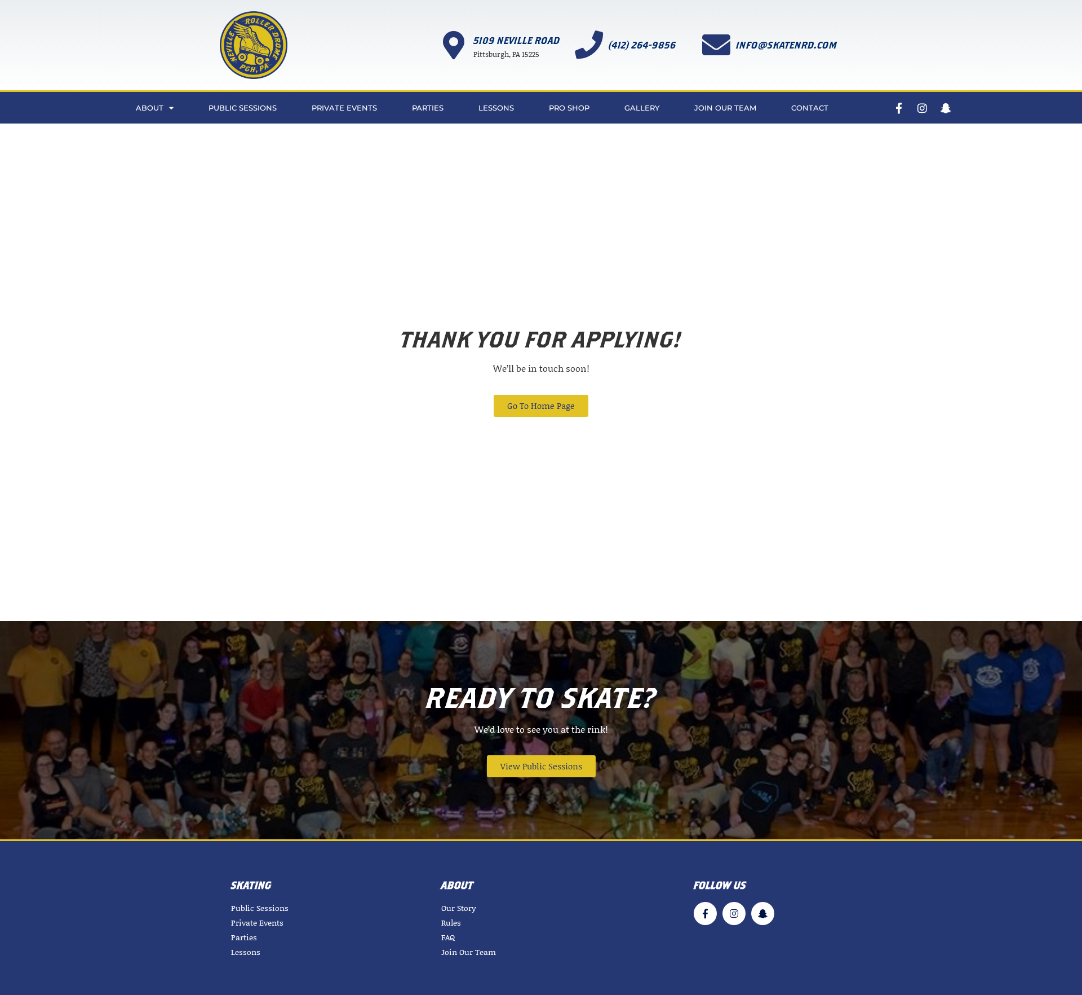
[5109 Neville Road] (454, 45)
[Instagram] (922, 108)
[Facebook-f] (898, 108)
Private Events (344, 107)
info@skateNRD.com (786, 44)
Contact (809, 107)
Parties (428, 107)
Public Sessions (243, 107)
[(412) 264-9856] (589, 44)
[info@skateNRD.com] (716, 44)
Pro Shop (569, 107)
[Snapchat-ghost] (946, 108)
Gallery (641, 107)
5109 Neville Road (516, 40)
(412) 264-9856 (642, 44)
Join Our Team (725, 107)
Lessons (496, 107)
